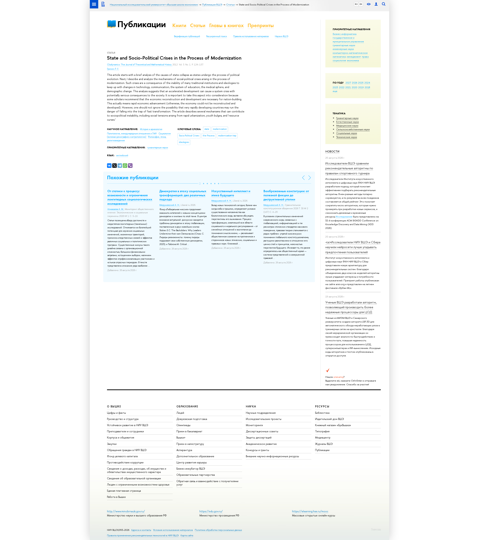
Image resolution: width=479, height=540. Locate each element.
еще (335, 91)
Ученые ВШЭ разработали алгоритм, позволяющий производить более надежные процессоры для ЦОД (351, 307)
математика (339, 56)
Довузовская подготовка (191, 419)
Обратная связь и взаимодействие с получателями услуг (207, 482)
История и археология (151, 129)
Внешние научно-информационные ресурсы (272, 456)
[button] (200, 183)
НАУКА (251, 406)
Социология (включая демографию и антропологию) (139, 135)
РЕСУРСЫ (322, 406)
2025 (361, 82)
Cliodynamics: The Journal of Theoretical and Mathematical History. (140, 64)
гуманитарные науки (344, 45)
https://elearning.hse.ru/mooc (310, 511)
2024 (367, 82)
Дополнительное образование (195, 456)
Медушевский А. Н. (169, 205)
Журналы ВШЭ (324, 444)
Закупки (112, 444)
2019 (361, 87)
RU (356, 4)
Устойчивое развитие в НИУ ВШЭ (127, 425)
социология (339, 60)
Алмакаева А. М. (115, 209)
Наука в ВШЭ (281, 36)
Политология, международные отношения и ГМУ (132, 133)
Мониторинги (254, 425)
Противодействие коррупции (125, 462)
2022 (341, 87)
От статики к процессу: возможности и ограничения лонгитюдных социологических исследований (129, 197)
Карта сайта (187, 535)
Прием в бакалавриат (189, 431)
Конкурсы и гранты (257, 450)
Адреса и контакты (141, 530)
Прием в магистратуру (190, 444)
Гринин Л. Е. (113, 68)
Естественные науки (347, 121)
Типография (322, 431)
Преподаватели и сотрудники (125, 431)
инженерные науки (343, 49)
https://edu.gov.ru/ (211, 511)
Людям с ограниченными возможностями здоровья (138, 484)
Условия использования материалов (173, 530)
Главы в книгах (226, 25)
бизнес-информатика (344, 34)
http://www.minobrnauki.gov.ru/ (126, 511)
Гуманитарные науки (347, 118)
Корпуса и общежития (120, 437)
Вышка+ (181, 437)
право (365, 56)
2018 (367, 87)
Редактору (376, 529)
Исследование (344, 216)
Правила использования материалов (251, 36)
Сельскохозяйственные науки (353, 129)
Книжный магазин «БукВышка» (333, 425)
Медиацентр (322, 437)
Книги (179, 25)
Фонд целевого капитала (122, 456)
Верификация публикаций (187, 36)
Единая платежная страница (124, 490)
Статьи (197, 25)
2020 (354, 87)
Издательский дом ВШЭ (329, 419)
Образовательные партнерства (195, 475)
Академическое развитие (261, 444)
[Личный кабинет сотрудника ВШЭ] (376, 4)
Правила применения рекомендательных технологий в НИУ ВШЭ (143, 535)
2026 (354, 82)
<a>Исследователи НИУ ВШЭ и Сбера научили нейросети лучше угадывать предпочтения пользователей (352, 247)
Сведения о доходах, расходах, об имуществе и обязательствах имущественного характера (136, 470)
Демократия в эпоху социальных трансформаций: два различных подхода (182, 195)
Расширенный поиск (216, 36)
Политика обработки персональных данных (218, 530)
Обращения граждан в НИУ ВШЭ (127, 450)
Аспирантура (184, 450)
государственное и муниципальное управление (348, 39)
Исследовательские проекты (263, 419)
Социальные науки (346, 133)
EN (361, 4)
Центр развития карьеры (191, 462)
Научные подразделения (261, 413)
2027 (348, 82)
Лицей (180, 413)
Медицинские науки (347, 125)
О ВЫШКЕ (114, 406)
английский (122, 155)
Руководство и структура (122, 419)
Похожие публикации (132, 177)
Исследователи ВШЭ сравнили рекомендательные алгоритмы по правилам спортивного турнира (349, 168)
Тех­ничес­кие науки (346, 137)
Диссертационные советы (262, 431)
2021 (348, 87)
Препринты (261, 25)
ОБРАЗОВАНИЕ (187, 406)
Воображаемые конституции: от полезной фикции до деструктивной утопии (286, 195)
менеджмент (354, 56)
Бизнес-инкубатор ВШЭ (190, 468)
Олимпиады (183, 425)
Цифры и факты (116, 413)
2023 (335, 87)
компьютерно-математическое (350, 53)
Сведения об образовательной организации (134, 478)
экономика (353, 60)
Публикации (141, 24)
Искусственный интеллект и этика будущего (230, 193)
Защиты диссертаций (258, 437)
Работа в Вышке (116, 497)
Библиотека (322, 413)
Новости (332, 151)
